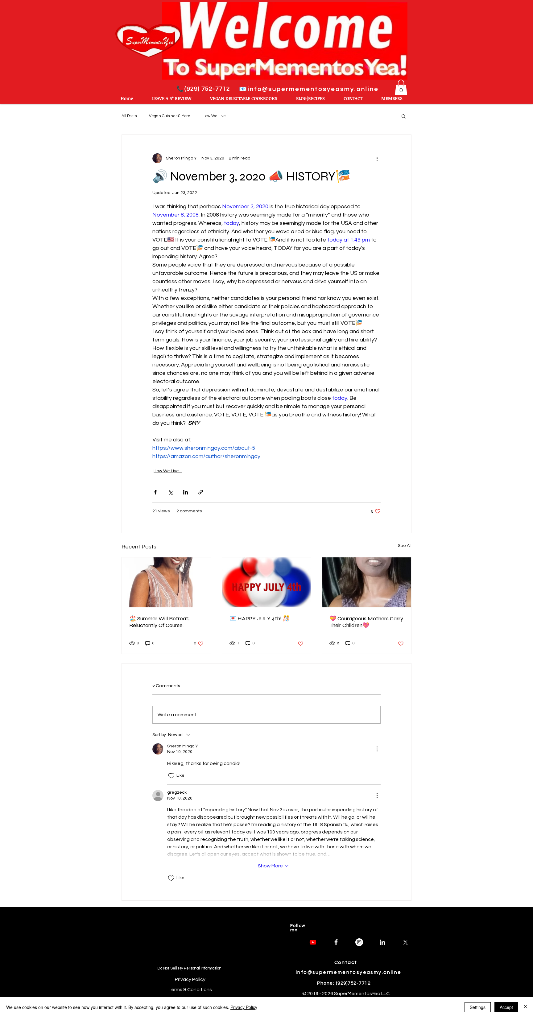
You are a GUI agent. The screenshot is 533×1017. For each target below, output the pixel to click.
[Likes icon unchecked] (171, 775)
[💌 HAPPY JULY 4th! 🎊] (266, 582)
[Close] (525, 1007)
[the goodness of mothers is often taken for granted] (366, 582)
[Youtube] (313, 942)
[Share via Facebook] (155, 492)
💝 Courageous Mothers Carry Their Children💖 (366, 622)
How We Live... (216, 116)
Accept (506, 1007)
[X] (405, 942)
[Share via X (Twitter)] (170, 492)
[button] (401, 87)
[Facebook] (336, 942)
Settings (477, 1007)
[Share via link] (201, 492)
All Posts (129, 116)
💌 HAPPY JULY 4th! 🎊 (259, 618)
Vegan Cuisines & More (169, 116)
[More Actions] (377, 749)
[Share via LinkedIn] (185, 492)
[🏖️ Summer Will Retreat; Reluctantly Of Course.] (166, 582)
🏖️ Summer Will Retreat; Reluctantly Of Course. (159, 622)
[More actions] (377, 158)
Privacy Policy (243, 1007)
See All (404, 546)
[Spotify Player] (190, 936)
